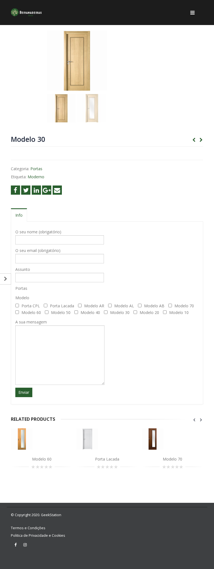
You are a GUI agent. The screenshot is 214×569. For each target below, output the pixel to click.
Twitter (25, 190)
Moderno (36, 176)
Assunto (22, 269)
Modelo (22, 297)
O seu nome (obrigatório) (38, 231)
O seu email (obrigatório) (37, 250)
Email (57, 190)
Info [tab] (19, 215)
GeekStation (51, 515)
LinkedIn (36, 190)
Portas (36, 168)
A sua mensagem (31, 322)
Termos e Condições (28, 528)
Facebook (15, 190)
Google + (46, 190)
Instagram (25, 545)
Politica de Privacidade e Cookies (38, 535)
